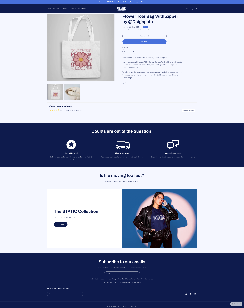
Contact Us (149, 279)
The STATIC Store (113, 306)
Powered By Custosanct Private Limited (128, 306)
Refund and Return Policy (126, 279)
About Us (140, 279)
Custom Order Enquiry (97, 279)
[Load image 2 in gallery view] (72, 92)
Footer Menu (136, 282)
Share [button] (127, 83)
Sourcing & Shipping (110, 282)
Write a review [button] (188, 111)
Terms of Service (124, 282)
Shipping (134, 30)
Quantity (125, 47)
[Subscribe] (138, 273)
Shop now (61, 224)
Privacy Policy (111, 279)
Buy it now (144, 41)
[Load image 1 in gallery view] (55, 92)
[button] (56, 9)
